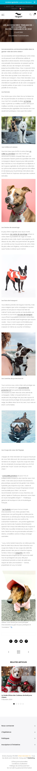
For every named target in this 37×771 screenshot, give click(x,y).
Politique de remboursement (19, 766)
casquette (18, 553)
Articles (14, 36)
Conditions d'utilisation (19, 764)
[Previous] (4, 686)
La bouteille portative (9, 476)
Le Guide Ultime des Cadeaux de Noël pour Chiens (16, 696)
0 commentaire (23, 36)
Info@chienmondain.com (25, 6)
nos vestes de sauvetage (18, 234)
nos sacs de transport (24, 315)
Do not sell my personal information (19, 768)
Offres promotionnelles (19, 762)
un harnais (27, 101)
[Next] (34, 686)
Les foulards (6, 509)
